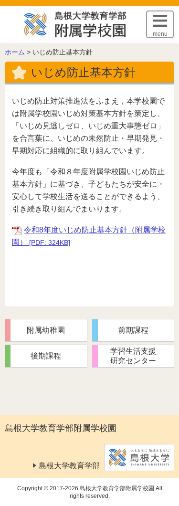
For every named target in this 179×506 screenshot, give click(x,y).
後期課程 (46, 356)
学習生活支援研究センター (133, 356)
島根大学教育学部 (69, 466)
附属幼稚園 (46, 330)
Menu (160, 34)
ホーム (15, 52)
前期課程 (133, 330)
